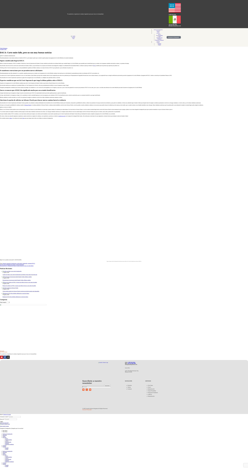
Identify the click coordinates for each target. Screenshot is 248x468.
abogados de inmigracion (11, 263)
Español (4, 446)
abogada (4, 263)
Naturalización (8, 442)
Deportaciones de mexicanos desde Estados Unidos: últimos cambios (17, 280)
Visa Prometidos (8, 439)
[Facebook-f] (4, 357)
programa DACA (31, 263)
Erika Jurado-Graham (4, 426)
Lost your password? (4, 422)
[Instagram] (8, 357)
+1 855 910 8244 (131, 362)
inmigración (24, 263)
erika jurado (19, 263)
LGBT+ (7, 440)
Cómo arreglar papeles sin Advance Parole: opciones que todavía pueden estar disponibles (21, 291)
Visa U (6, 438)
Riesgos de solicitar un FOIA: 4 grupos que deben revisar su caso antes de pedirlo (19, 285)
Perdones (7, 443)
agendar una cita (62, 116)
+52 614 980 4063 (131, 363)
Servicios (4, 437)
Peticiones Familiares (9, 444)
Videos (4, 436)
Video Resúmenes (3, 48)
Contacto (4, 445)
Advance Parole (27, 105)
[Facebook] (83, 390)
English (6, 449)
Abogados (5, 435)
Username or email (4, 416)
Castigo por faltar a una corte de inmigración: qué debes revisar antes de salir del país (20, 274)
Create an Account (7, 414)
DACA (94, 65)
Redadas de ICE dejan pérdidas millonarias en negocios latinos (15, 296)
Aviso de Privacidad (87, 409)
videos (10, 118)
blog (23, 118)
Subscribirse (107, 385)
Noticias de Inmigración (7, 433)
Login (2, 421)
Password (2, 419)
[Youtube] (1, 357)
